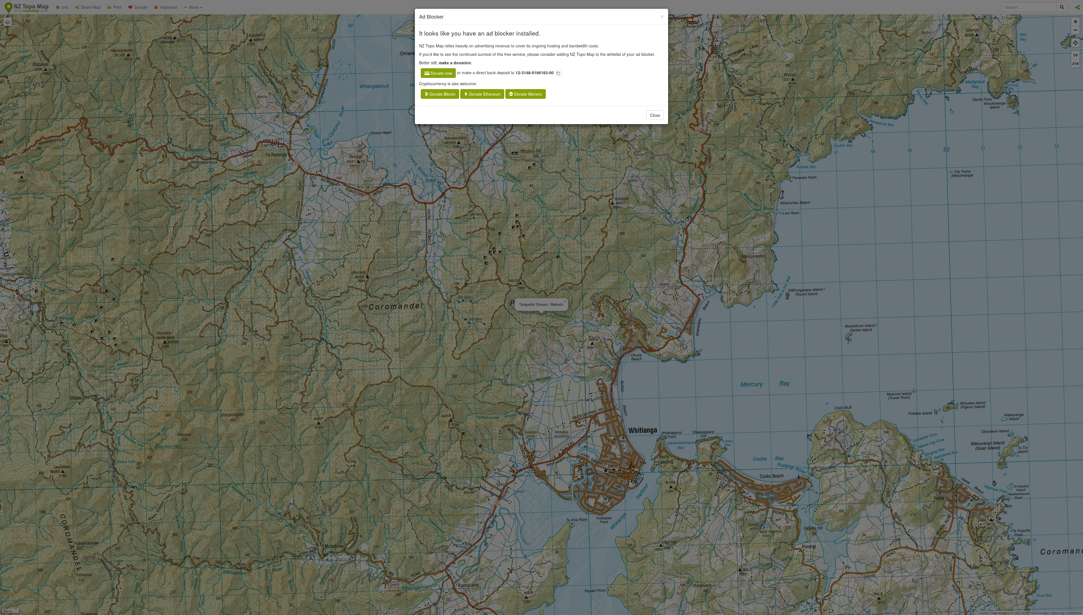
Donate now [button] (441, 73)
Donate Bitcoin (441, 94)
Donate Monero (527, 94)
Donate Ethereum (484, 94)
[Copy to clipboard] (558, 73)
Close (655, 115)
